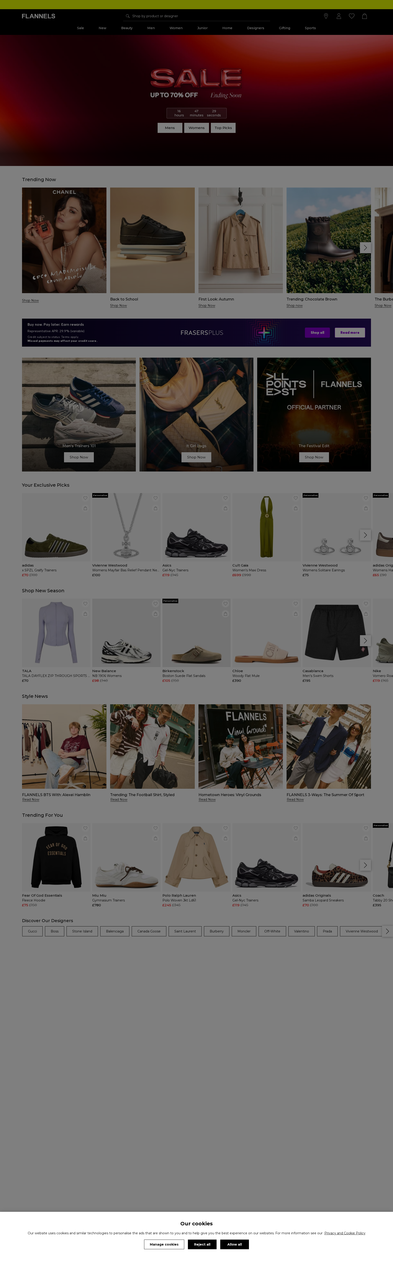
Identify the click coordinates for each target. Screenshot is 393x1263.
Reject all (202, 1244)
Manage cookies (164, 1244)
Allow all (234, 1244)
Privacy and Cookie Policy (344, 1233)
